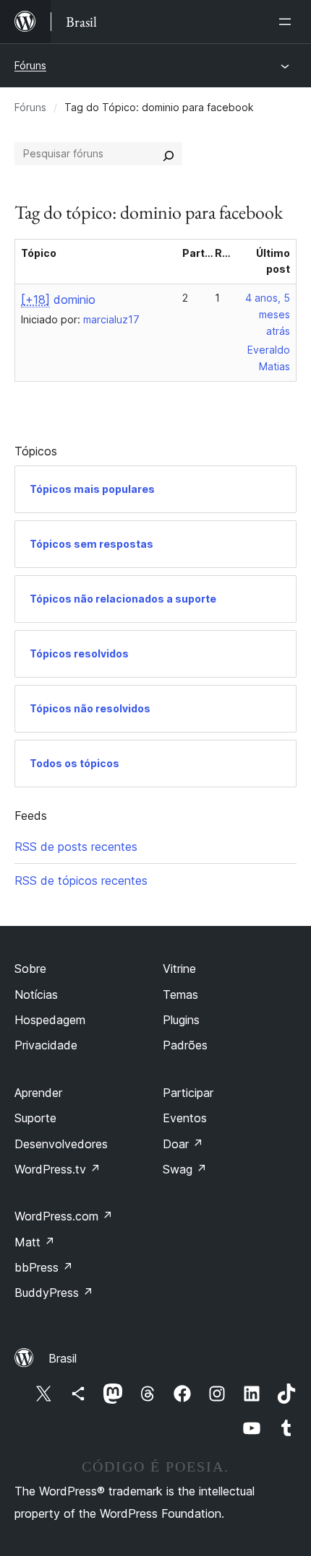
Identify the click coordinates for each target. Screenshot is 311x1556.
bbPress (43, 1267)
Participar (188, 1092)
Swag (185, 1169)
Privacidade (45, 1045)
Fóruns (30, 65)
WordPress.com (63, 1216)
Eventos (185, 1118)
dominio (58, 299)
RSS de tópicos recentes (81, 880)
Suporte (35, 1118)
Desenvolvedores (61, 1144)
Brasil (62, 1358)
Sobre (30, 968)
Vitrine (179, 968)
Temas (180, 994)
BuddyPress (53, 1292)
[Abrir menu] (288, 21)
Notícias (36, 994)
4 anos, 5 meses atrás (267, 314)
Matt (34, 1242)
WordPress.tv (57, 1169)
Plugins (181, 1020)
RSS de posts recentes (75, 846)
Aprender (38, 1092)
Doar (183, 1144)
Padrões (185, 1045)
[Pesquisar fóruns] (168, 153)
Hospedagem (49, 1020)
